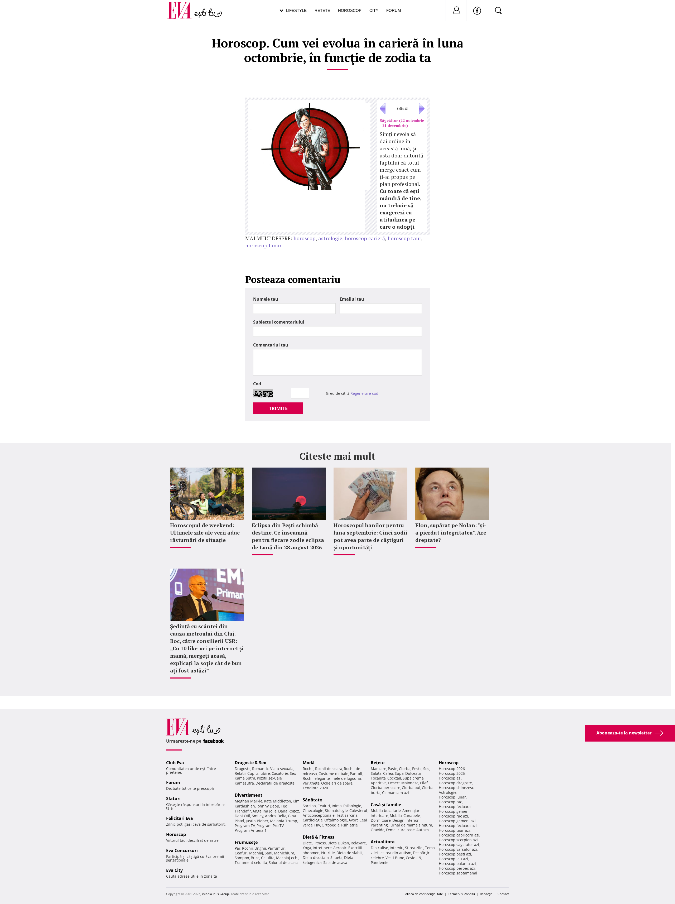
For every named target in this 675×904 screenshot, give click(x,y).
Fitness (320, 842)
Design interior (405, 820)
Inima (337, 805)
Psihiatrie (349, 825)
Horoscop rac (450, 801)
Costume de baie (333, 773)
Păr (237, 848)
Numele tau (265, 299)
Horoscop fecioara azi (458, 825)
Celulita (267, 857)
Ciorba (405, 768)
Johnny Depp (268, 806)
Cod (257, 384)
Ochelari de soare (337, 783)
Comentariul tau (270, 345)
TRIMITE (278, 408)
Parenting (379, 825)
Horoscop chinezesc (456, 787)
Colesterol (358, 810)
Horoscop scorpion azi (458, 839)
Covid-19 (413, 857)
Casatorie (280, 773)
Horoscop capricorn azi (459, 835)
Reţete (377, 763)
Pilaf (424, 782)
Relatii (240, 773)
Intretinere (322, 847)
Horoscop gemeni (454, 811)
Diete (307, 842)
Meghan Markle (248, 801)
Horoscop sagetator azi (459, 844)
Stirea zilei (414, 847)
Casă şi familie (386, 804)
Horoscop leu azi (453, 858)
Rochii (247, 848)
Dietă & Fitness (318, 837)
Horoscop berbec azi (457, 868)
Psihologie (352, 805)
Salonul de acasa (283, 862)
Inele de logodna (346, 778)
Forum (393, 10)
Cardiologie (313, 820)
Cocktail (394, 778)
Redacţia (486, 894)
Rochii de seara (328, 768)
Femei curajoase (400, 829)
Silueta (336, 857)
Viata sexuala (281, 768)
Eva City (174, 870)
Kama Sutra (245, 778)
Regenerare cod (364, 393)
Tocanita (378, 778)
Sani (268, 852)
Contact (503, 894)
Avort (353, 820)
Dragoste (242, 768)
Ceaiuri (323, 805)
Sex (293, 773)
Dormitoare (381, 820)
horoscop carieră (365, 238)
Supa (399, 773)
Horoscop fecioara (455, 806)
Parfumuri (277, 848)
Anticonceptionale (319, 815)
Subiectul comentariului (278, 322)
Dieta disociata (316, 857)
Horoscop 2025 (452, 773)
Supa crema (413, 778)
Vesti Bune (394, 857)
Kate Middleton (277, 801)
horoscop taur (404, 238)
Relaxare (358, 842)
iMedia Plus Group (215, 894)
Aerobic (340, 847)
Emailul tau (352, 299)
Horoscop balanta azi (457, 863)
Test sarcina (347, 815)
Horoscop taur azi (454, 830)
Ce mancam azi (395, 792)
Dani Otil (242, 815)
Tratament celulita (251, 862)
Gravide (377, 829)
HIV (317, 825)
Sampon (242, 857)
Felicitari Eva (179, 818)
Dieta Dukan (338, 842)
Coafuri (241, 852)
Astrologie (447, 792)
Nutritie (328, 852)
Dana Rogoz (288, 811)
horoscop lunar (263, 245)
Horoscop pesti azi (455, 854)
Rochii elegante (316, 778)
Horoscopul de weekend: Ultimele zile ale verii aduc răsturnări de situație (205, 533)
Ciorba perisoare (385, 787)
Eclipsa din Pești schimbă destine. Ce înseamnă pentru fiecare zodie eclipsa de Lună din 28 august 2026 (288, 536)
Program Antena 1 (251, 830)
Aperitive (379, 782)
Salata (376, 773)
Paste (392, 768)
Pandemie (379, 862)
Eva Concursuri (182, 850)
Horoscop (349, 10)
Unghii (260, 848)
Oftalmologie (335, 820)
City (373, 10)
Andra (270, 815)
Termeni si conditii (461, 894)
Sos (426, 768)
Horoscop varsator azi (458, 849)
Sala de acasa (335, 862)
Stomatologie (336, 810)
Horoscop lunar (452, 797)
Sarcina (309, 805)
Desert (394, 782)
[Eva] (182, 6)
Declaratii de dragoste (275, 783)
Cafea (388, 773)
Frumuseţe (246, 842)
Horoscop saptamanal (458, 873)
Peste (417, 768)
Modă (309, 763)
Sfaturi (173, 798)
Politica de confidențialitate (423, 894)
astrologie (330, 238)
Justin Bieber (257, 820)
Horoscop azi (450, 778)
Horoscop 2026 (452, 768)
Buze (255, 857)
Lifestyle (296, 10)
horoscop (304, 238)
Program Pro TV (270, 825)
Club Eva (175, 763)
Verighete (311, 783)
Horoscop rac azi (453, 816)
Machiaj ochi (287, 857)
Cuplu (252, 773)
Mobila (396, 815)
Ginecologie (313, 810)
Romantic (260, 768)
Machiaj (256, 852)
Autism (422, 829)
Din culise (379, 847)
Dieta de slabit (349, 852)
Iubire (264, 773)
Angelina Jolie (265, 811)
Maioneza (409, 782)
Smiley (257, 815)
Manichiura (284, 852)
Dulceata (413, 773)
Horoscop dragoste (455, 782)
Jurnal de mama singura (410, 825)
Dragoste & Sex (250, 763)
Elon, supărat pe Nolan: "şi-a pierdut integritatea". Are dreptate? (450, 533)
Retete (322, 10)
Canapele (411, 815)
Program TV (245, 825)
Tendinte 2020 (315, 787)
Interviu (396, 847)
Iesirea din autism (395, 852)
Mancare (378, 768)
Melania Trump (283, 820)
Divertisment (248, 795)
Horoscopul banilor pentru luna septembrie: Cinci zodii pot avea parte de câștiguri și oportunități (370, 536)
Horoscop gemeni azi (457, 820)
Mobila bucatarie (386, 810)
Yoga (307, 847)
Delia (281, 815)
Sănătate (312, 800)
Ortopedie (331, 825)
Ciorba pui (411, 787)
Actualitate (382, 842)
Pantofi (356, 773)
